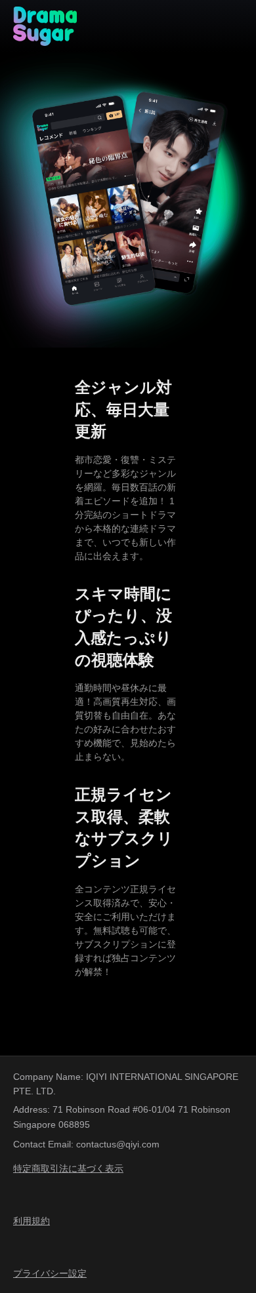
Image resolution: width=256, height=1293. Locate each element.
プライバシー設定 (50, 1273)
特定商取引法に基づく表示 (68, 1168)
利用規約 (31, 1221)
